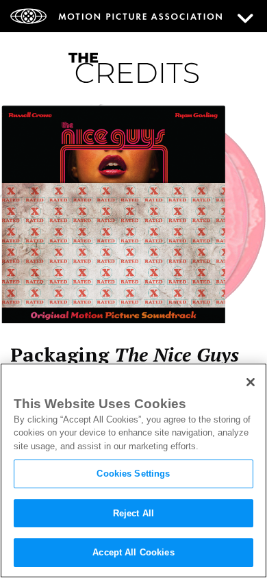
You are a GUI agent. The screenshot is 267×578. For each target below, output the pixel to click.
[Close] (251, 382)
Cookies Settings (133, 473)
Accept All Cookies (133, 552)
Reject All (133, 513)
